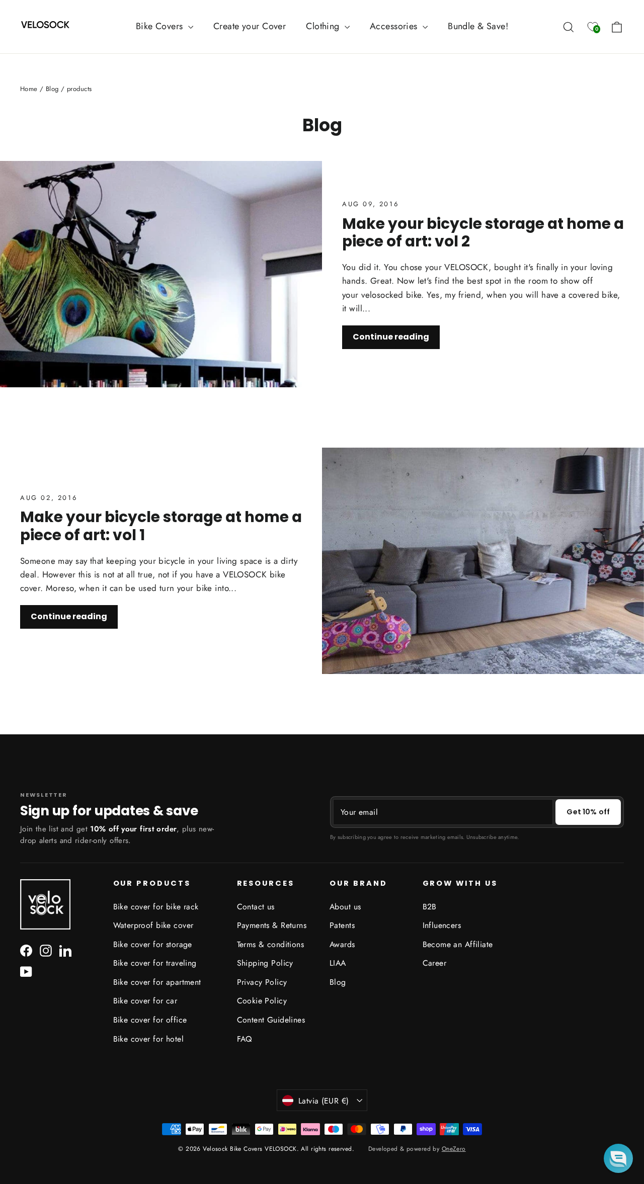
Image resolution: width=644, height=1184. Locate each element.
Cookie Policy (262, 1000)
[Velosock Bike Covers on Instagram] (46, 950)
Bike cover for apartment (157, 982)
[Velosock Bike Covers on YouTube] (26, 971)
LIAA (338, 963)
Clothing (324, 26)
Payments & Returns (272, 925)
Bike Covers (161, 26)
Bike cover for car (145, 1000)
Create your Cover (249, 26)
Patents (342, 925)
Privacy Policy (262, 982)
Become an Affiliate (458, 944)
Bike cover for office (150, 1020)
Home (29, 89)
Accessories (395, 26)
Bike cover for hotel (148, 1039)
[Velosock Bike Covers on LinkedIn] (65, 950)
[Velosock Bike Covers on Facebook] (26, 950)
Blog (52, 89)
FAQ (244, 1039)
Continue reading (391, 337)
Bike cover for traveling (155, 963)
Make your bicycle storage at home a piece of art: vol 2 (483, 232)
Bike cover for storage (152, 944)
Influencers (442, 925)
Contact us (256, 906)
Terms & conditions (270, 944)
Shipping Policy (265, 963)
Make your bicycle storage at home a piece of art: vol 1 (161, 525)
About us (345, 906)
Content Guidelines (271, 1020)
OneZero (454, 1148)
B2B (430, 906)
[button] (618, 1158)
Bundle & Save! (478, 26)
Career (435, 963)
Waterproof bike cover (153, 925)
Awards (342, 944)
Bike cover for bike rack (156, 906)
